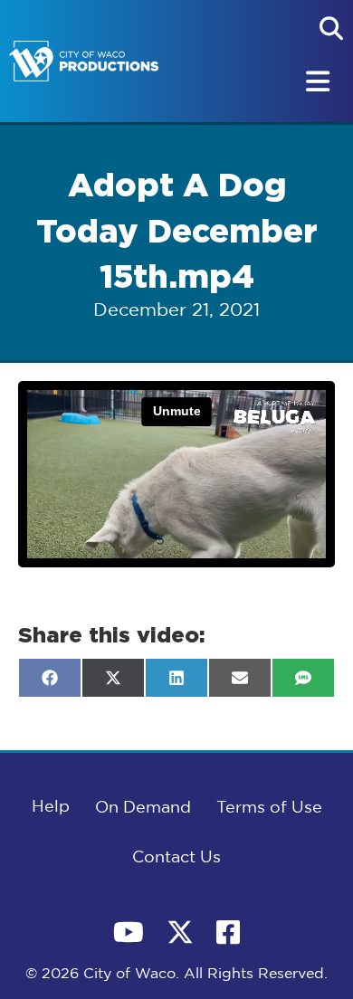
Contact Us (176, 858)
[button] (331, 28)
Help (51, 807)
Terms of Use (269, 808)
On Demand (143, 808)
